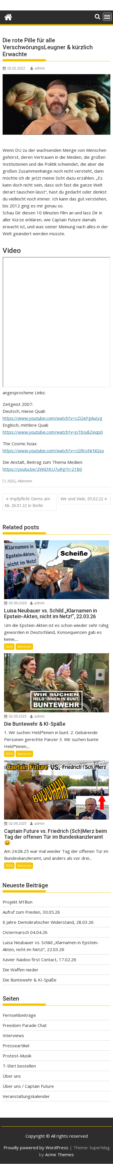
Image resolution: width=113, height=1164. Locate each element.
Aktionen (25, 481)
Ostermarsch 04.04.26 (25, 932)
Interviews (13, 1035)
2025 (9, 753)
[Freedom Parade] (8, 16)
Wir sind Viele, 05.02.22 (82, 498)
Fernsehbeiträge (19, 1015)
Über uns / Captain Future (28, 1086)
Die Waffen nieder (21, 970)
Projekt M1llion (17, 902)
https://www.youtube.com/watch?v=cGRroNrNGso (53, 450)
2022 (11, 481)
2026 (9, 646)
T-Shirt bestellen (19, 1066)
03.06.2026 (17, 603)
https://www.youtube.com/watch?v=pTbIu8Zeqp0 (53, 432)
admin (39, 68)
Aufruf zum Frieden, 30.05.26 (31, 912)
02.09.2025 (17, 716)
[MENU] (107, 17)
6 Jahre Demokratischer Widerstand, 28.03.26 (48, 922)
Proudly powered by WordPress (35, 1147)
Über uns (12, 1076)
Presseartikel (16, 1045)
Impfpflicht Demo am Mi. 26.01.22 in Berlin (27, 502)
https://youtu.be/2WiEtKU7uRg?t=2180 (42, 469)
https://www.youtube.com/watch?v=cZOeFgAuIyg (52, 418)
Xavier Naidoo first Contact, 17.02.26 (39, 959)
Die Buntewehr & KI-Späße (30, 980)
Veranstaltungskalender (26, 1096)
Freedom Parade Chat (25, 1025)
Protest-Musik (17, 1056)
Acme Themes (59, 1154)
